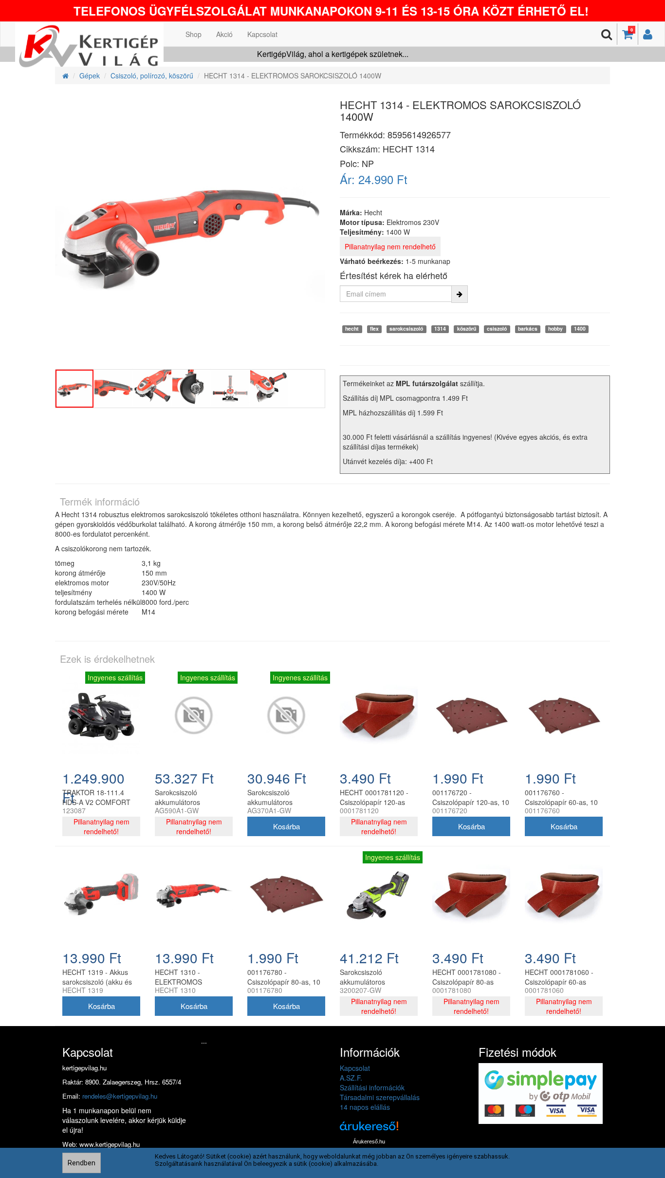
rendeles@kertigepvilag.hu (119, 1096)
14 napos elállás (365, 1107)
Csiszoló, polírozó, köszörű (152, 75)
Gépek (89, 75)
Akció (224, 34)
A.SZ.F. (351, 1078)
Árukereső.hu (369, 1141)
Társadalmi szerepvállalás (380, 1097)
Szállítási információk (372, 1087)
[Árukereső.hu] (369, 1130)
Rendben (81, 1163)
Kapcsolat (262, 34)
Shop (193, 34)
